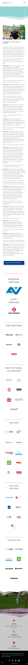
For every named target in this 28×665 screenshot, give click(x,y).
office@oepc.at (16, 648)
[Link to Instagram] (12, 661)
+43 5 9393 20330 (16, 637)
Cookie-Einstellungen (6, 656)
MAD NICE (9, 655)
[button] (24, 3)
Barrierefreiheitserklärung (18, 655)
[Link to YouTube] (19, 661)
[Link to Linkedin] (15, 661)
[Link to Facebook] (9, 661)
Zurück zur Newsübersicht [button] (13, 262)
